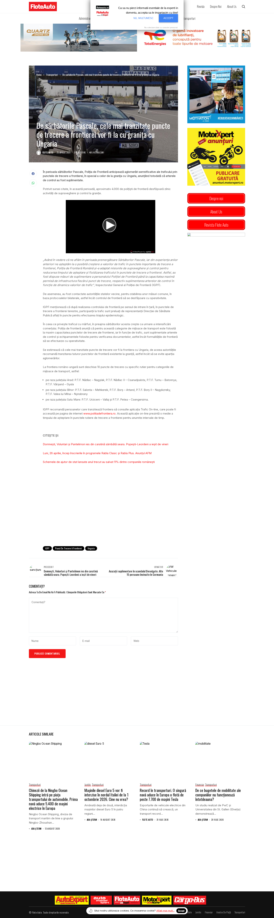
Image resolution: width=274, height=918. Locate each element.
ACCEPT (168, 18)
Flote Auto (47, 152)
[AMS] (101, 900)
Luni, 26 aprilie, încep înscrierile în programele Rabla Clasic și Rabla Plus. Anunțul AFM (97, 453)
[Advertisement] (110, 513)
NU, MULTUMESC (143, 18)
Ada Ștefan (36, 829)
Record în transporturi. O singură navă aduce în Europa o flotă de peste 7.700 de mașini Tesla (163, 794)
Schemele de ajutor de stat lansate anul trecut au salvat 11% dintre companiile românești (99, 462)
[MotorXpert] (156, 900)
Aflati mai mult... (165, 910)
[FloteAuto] (127, 900)
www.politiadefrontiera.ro (99, 413)
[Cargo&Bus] (189, 900)
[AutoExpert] (72, 900)
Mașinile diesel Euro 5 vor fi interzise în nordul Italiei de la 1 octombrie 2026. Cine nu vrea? (106, 794)
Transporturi (52, 75)
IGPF (47, 548)
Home (39, 75)
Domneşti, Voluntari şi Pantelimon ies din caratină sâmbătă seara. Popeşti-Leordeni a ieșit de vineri (105, 444)
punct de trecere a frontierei (68, 548)
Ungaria (91, 548)
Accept (181, 910)
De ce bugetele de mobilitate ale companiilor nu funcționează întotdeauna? (218, 794)
